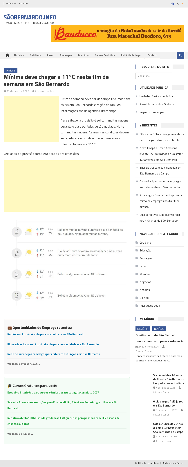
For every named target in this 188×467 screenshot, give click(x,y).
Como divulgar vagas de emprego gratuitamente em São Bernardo (160, 184)
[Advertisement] (31, 119)
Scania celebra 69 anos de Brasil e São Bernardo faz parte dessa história (168, 379)
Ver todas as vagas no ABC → (24, 364)
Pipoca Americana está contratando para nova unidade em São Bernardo (53, 344)
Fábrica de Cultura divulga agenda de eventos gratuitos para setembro (162, 137)
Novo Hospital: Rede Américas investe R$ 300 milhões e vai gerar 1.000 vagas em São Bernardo (161, 154)
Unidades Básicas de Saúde (156, 96)
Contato (152, 55)
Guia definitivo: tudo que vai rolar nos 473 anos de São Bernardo (160, 217)
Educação (145, 250)
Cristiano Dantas (44, 91)
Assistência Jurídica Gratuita (157, 104)
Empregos (66, 55)
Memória (83, 55)
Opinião (144, 297)
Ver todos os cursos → (20, 434)
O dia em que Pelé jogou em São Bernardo (168, 403)
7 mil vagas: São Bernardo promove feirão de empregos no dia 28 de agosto (161, 201)
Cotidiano (35, 55)
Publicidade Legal (131, 55)
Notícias (19, 55)
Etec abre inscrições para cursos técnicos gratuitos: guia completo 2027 (53, 392)
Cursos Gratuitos (105, 55)
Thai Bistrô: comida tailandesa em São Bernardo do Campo (160, 170)
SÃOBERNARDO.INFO (30, 17)
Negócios (145, 282)
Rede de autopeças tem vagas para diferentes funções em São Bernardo (53, 354)
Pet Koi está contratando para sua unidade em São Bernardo (45, 334)
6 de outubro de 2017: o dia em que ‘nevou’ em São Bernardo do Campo (168, 428)
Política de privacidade (17, 3)
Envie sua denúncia (172, 463)
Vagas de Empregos (152, 112)
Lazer (50, 55)
